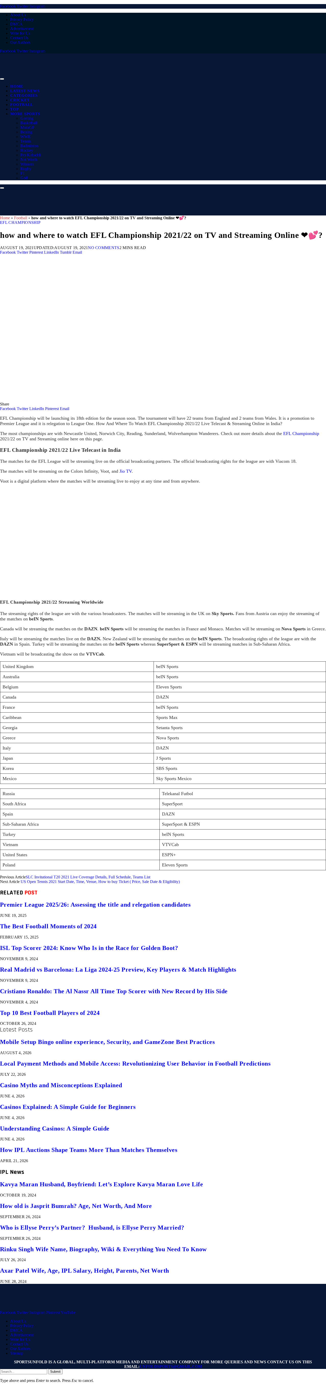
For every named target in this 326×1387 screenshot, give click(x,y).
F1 (22, 173)
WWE (25, 136)
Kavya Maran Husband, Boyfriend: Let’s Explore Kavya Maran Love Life (101, 1184)
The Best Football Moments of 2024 (48, 926)
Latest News (24, 91)
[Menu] (2, 79)
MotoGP (27, 127)
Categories (24, 95)
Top (14, 109)
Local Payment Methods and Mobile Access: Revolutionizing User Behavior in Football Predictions (135, 1063)
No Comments (103, 248)
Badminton (29, 146)
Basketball (28, 123)
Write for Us (20, 33)
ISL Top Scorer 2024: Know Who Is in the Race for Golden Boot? (89, 948)
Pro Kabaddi (30, 155)
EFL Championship (20, 222)
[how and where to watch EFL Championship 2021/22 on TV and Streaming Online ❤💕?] (153, 399)
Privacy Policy (22, 19)
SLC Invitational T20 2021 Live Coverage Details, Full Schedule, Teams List (88, 877)
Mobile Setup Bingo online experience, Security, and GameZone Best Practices (107, 1042)
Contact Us (19, 38)
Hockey (26, 150)
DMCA (16, 24)
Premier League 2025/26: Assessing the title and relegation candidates (95, 904)
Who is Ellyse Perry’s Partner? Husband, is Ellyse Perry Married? (92, 1227)
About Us (18, 15)
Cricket (20, 100)
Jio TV (125, 471)
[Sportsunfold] (132, 77)
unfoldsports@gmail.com (171, 1366)
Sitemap (16, 1353)
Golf (24, 178)
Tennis (25, 141)
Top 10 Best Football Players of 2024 (50, 1013)
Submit (55, 1372)
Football (21, 105)
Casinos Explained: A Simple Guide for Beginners (68, 1107)
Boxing (26, 132)
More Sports (25, 114)
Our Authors (20, 42)
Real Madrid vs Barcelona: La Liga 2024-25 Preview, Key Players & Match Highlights (118, 969)
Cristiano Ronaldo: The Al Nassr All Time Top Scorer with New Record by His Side (114, 991)
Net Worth (28, 159)
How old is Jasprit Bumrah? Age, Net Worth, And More (76, 1206)
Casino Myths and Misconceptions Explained (61, 1085)
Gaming (26, 118)
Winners (27, 164)
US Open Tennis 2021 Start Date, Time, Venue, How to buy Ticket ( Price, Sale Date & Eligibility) (100, 881)
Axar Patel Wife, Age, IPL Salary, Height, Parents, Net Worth (84, 1270)
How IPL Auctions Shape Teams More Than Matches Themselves (88, 1150)
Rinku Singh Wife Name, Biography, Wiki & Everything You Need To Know (103, 1249)
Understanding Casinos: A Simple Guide (55, 1128)
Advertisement (22, 28)
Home (16, 86)
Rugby (25, 169)
